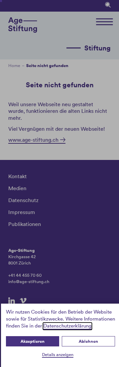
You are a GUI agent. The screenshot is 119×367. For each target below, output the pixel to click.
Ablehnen (88, 341)
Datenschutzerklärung (67, 326)
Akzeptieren (32, 341)
